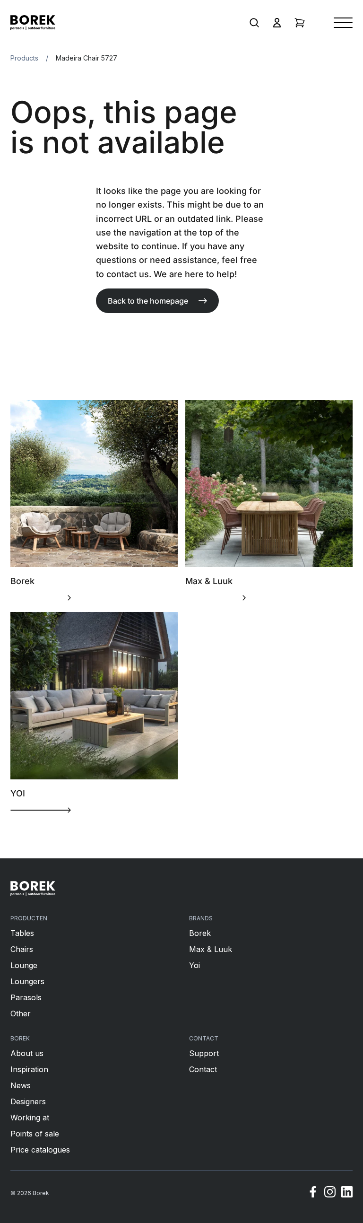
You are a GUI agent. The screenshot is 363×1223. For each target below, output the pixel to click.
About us (26, 1053)
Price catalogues (40, 1149)
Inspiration (29, 1069)
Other (20, 1013)
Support (204, 1053)
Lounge (23, 965)
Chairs (21, 949)
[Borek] (32, 888)
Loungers (27, 981)
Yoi (194, 965)
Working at (29, 1117)
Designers (28, 1101)
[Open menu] (343, 22)
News (20, 1085)
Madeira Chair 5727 (86, 58)
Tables (22, 933)
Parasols (26, 997)
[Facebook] (313, 1193)
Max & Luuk (210, 949)
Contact (203, 1069)
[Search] (254, 22)
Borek (200, 933)
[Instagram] (330, 1193)
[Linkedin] (347, 1193)
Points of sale (34, 1133)
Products (24, 58)
